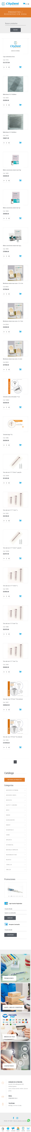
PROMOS (7, 1130)
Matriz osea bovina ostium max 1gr (11, 208)
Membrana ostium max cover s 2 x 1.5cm (13, 321)
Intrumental (9, 844)
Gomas (8, 834)
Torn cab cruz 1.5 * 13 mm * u (10, 585)
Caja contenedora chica (9, 56)
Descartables (10, 830)
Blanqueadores (10, 820)
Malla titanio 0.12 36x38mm (9, 132)
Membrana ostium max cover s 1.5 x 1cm (13, 283)
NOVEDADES (13, 1130)
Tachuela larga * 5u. (8, 434)
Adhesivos (9, 800)
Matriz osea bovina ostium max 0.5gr (12, 170)
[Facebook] (13, 1118)
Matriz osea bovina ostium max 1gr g (12, 245)
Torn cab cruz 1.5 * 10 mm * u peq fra (12, 472)
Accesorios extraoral (12, 790)
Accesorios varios (11, 795)
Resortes (8, 859)
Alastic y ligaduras (11, 805)
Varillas (8, 869)
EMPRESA (23, 1130)
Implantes (9, 839)
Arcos (7, 810)
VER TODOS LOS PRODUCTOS (14, 779)
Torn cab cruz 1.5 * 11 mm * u (10, 510)
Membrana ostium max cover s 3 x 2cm (12, 359)
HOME (3, 1130)
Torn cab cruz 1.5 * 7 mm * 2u (10, 661)
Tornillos (9, 864)
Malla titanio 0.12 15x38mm (9, 94)
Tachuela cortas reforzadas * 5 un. (11, 396)
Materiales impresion (12, 849)
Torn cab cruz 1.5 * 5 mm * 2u (10, 623)
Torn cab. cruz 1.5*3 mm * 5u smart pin (12, 737)
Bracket (8, 825)
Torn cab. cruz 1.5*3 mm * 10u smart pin (13, 699)
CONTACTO (28, 1130)
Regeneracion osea (15, 14)
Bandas (8, 815)
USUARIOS (18, 1130)
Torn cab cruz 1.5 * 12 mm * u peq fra (12, 548)
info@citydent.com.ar (12, 1098)
